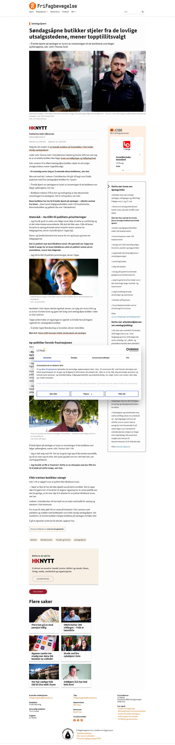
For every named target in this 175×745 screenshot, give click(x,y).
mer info (46, 383)
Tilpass (86, 394)
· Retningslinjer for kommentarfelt (131, 711)
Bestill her (77, 712)
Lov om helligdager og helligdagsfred (125, 317)
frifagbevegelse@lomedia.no (41, 698)
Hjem (31, 11)
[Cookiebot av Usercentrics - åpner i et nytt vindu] (128, 350)
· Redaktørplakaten (84, 733)
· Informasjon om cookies (127, 716)
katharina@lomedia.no (37, 137)
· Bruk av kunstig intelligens (128, 714)
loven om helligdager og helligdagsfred (78, 158)
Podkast (65, 11)
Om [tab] (127, 358)
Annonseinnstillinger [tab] (101, 358)
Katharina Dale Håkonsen (41, 134)
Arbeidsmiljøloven (123, 446)
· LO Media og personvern (127, 719)
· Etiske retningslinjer (126, 708)
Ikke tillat (53, 394)
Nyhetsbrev (55, 11)
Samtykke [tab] (47, 358)
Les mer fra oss (43, 578)
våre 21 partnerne (49, 369)
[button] (139, 154)
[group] (126, 155)
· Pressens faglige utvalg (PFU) (88, 738)
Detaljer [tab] (74, 358)
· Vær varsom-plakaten (85, 736)
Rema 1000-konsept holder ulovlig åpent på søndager (62, 333)
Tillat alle (121, 394)
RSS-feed (77, 705)
